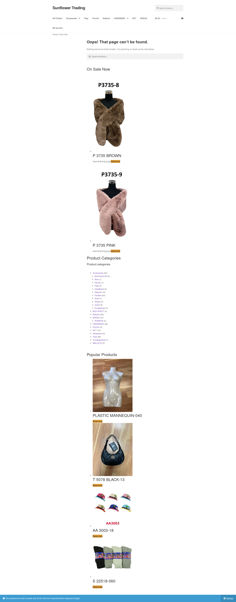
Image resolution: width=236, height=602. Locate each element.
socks (97, 304)
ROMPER (99, 320)
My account (58, 27)
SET (134, 18)
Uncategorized (99, 339)
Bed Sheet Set (101, 276)
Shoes (97, 301)
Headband (99, 289)
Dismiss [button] (229, 598)
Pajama (98, 292)
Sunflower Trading (69, 7)
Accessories (71, 18)
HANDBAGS (119, 18)
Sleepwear (97, 333)
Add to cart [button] (115, 161)
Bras (97, 279)
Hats (97, 285)
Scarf (97, 298)
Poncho (95, 18)
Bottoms (106, 18)
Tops (86, 18)
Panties (98, 295)
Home (55, 34)
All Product (57, 18)
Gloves (98, 282)
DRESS (143, 18)
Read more (97, 421)
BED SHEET (98, 311)
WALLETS (97, 343)
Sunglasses (100, 308)
